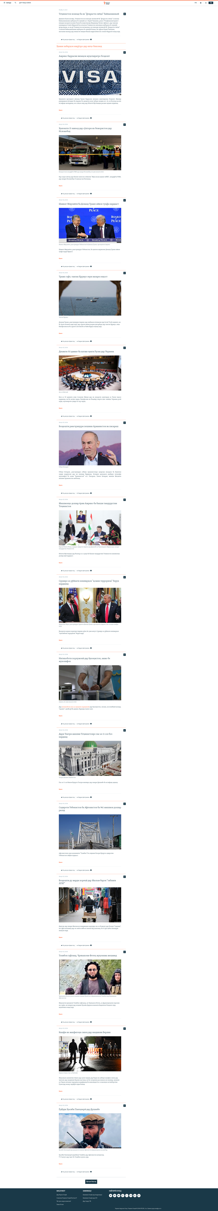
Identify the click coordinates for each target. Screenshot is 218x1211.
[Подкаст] (139, 1195)
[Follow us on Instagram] (122, 1195)
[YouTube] (200, 3)
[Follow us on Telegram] (130, 1195)
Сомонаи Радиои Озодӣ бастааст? (67, 1198)
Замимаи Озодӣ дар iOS (90, 1198)
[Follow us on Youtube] (118, 1195)
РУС (196, 3)
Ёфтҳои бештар (91, 1181)
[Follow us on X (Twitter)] (126, 1195)
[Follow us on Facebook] (114, 1195)
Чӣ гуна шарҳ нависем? (64, 1201)
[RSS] (134, 1195)
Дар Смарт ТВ (87, 1201)
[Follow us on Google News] (110, 1195)
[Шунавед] (206, 3)
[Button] (68, 40)
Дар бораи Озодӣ (62, 1195)
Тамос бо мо (60, 1204)
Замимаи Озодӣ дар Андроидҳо (92, 1195)
